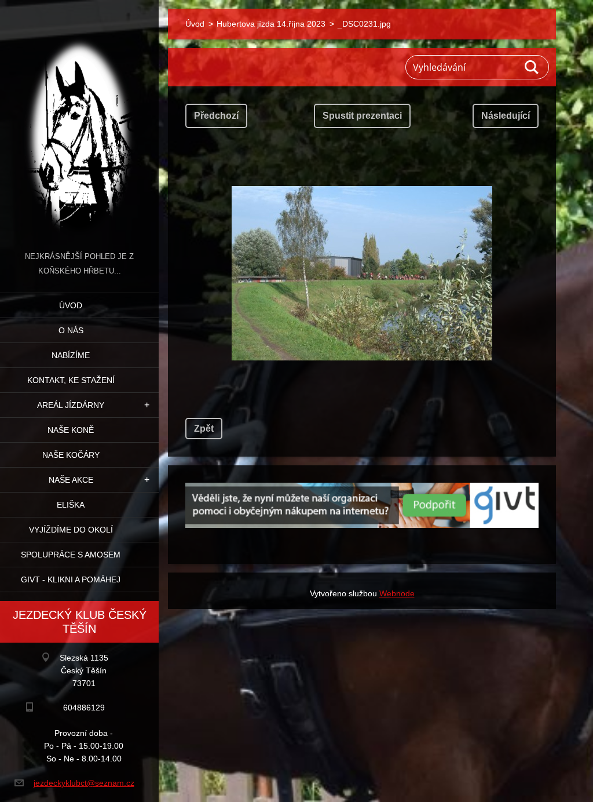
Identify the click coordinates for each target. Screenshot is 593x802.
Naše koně (70, 430)
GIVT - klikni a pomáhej (70, 579)
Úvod (70, 305)
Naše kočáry (71, 455)
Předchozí (216, 116)
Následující (505, 116)
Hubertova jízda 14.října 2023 (271, 23)
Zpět (204, 428)
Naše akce (71, 479)
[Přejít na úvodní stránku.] (79, 124)
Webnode (397, 593)
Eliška (71, 504)
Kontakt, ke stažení (71, 380)
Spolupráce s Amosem (70, 554)
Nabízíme (71, 355)
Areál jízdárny (70, 405)
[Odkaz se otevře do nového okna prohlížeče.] (362, 273)
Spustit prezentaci (362, 116)
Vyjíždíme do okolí (71, 529)
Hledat (532, 67)
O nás (70, 330)
